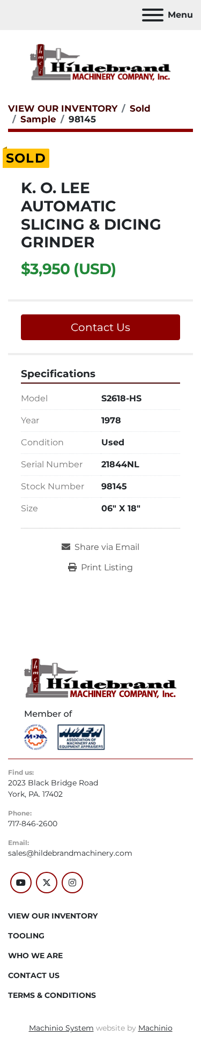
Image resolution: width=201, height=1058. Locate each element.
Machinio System (61, 1028)
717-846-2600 (32, 823)
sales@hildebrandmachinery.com (70, 853)
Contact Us (100, 327)
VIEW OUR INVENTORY (53, 916)
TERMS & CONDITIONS (52, 995)
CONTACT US (33, 975)
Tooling (26, 936)
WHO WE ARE (35, 955)
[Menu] (152, 15)
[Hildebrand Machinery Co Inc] (100, 677)
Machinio (155, 1028)
